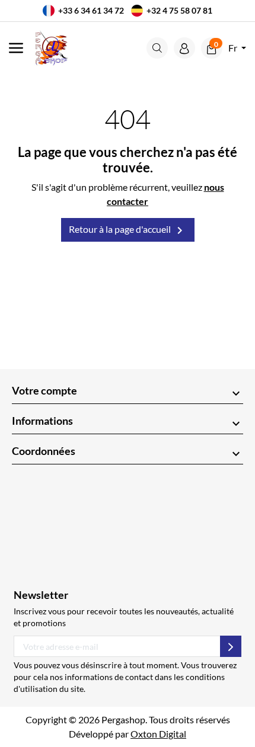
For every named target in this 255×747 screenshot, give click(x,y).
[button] (157, 48)
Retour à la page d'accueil (128, 230)
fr (233, 47)
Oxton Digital (158, 733)
